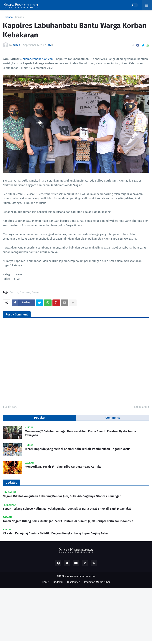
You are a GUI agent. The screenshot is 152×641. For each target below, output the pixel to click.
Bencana (25, 292)
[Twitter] (142, 45)
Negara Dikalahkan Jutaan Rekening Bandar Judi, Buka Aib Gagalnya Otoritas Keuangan (62, 496)
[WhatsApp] (148, 45)
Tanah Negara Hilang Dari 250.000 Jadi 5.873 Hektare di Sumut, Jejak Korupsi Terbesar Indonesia (68, 521)
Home (45, 582)
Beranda (8, 17)
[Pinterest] (56, 302)
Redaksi (58, 582)
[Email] (64, 302)
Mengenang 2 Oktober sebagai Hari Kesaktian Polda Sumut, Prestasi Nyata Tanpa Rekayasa (80, 433)
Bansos (19, 17)
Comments (112, 417)
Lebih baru (11, 406)
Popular (39, 417)
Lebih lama (140, 406)
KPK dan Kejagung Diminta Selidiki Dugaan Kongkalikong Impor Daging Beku (55, 533)
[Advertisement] (76, 614)
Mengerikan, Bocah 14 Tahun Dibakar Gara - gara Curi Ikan (64, 466)
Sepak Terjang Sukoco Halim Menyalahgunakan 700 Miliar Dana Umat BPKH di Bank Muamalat (67, 508)
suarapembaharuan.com (38, 59)
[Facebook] (137, 45)
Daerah (36, 292)
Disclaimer (73, 582)
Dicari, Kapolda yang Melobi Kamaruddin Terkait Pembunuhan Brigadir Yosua (77, 449)
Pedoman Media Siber (97, 582)
